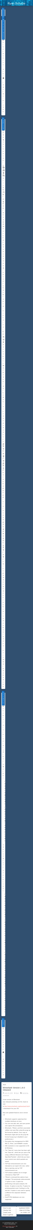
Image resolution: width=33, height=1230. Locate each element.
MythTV (3, 371)
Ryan (17, 1093)
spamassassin (3, 582)
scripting (3, 522)
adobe (3, 146)
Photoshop (3, 479)
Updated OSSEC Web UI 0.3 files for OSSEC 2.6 (24, 1210)
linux (3, 337)
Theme (3, 618)
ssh (3, 604)
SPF (3, 598)
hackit (3, 292)
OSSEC (3, 436)
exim (3, 224)
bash (4, 171)
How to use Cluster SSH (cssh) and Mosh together (8, 1211)
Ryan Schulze (16, 3)
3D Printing (3, 131)
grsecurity (3, 277)
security (3, 538)
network (3, 386)
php (3, 493)
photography (3, 455)
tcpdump (25, 1093)
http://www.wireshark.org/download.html (16, 1106)
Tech (4, 1084)
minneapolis (3, 354)
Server (3, 553)
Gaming (3, 260)
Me (3, 768)
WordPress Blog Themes (9, 1226)
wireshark (6, 1095)
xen (3, 684)
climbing (3, 194)
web (3, 673)
